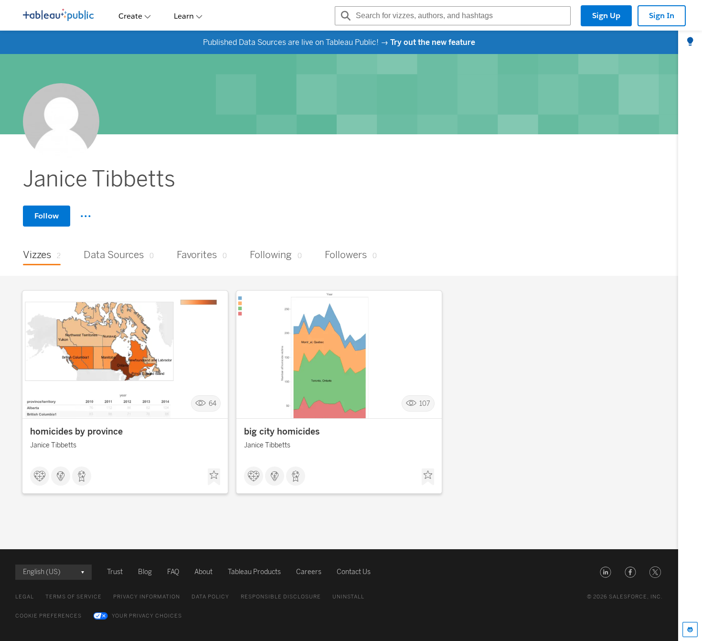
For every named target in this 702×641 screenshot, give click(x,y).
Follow (46, 216)
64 (212, 404)
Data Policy (210, 597)
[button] (605, 572)
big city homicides (281, 431)
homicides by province (76, 431)
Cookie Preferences (48, 616)
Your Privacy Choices (147, 616)
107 (424, 404)
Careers (308, 572)
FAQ (173, 572)
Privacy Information (146, 597)
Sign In (661, 16)
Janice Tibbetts (53, 445)
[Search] (344, 15)
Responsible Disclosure (281, 597)
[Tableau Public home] (58, 16)
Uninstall (348, 597)
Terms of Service (73, 597)
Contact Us (354, 572)
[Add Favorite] (214, 477)
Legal (24, 597)
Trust (115, 572)
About (203, 572)
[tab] (690, 42)
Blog (145, 572)
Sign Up (606, 16)
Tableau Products (254, 572)
